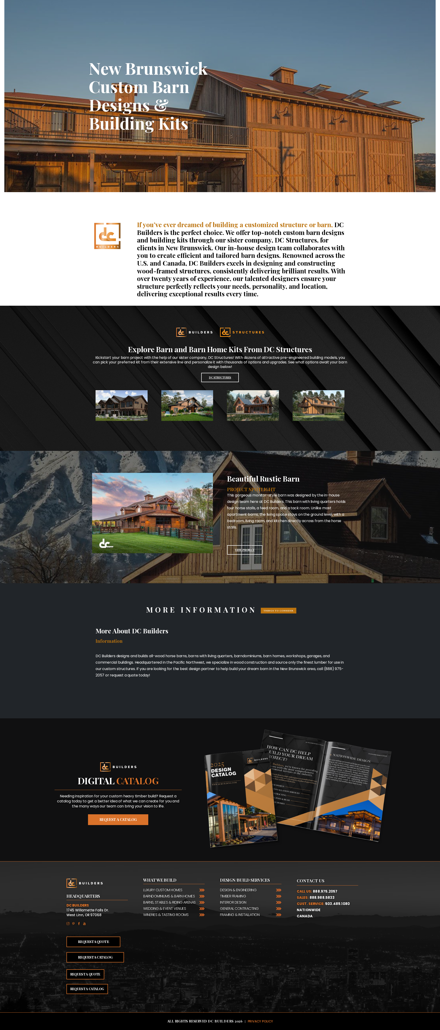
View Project (245, 550)
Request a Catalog (95, 957)
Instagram (69, 923)
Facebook (80, 923)
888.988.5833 (322, 897)
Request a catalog (118, 819)
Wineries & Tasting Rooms (165, 914)
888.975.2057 (325, 891)
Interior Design (233, 902)
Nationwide (309, 909)
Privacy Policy (260, 1021)
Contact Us (310, 880)
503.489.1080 (337, 903)
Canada (305, 916)
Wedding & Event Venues (164, 908)
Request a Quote (93, 941)
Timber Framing (233, 896)
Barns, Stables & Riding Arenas (169, 902)
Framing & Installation (239, 914)
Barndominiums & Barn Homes (169, 896)
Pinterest (74, 923)
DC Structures (220, 377)
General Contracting (239, 908)
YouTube (85, 923)
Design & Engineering (238, 890)
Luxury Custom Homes (162, 890)
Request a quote (85, 974)
